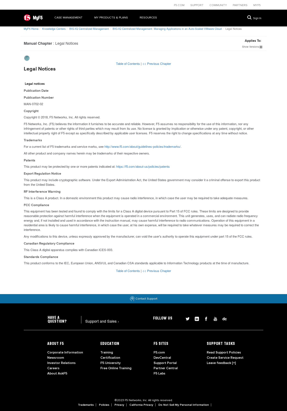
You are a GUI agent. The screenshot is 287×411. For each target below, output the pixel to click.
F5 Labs (159, 373)
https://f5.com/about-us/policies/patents (143, 166)
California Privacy (141, 404)
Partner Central (166, 368)
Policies (104, 404)
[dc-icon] (222, 318)
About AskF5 (57, 373)
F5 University (110, 363)
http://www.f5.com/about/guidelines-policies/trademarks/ (142, 146)
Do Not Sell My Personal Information (183, 404)
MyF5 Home (31, 29)
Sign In (257, 18)
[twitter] (186, 318)
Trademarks (86, 404)
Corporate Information (65, 352)
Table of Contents (128, 63)
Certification (110, 358)
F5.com (179, 5)
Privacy (119, 404)
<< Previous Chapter (156, 63)
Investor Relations (61, 363)
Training (106, 352)
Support (197, 5)
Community (218, 5)
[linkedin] (195, 318)
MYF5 (257, 5)
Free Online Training (116, 368)
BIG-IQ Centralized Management (89, 29)
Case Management (68, 17)
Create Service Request (225, 358)
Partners (240, 5)
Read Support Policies (224, 352)
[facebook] (204, 318)
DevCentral (162, 358)
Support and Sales (102, 321)
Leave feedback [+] (221, 363)
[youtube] (213, 318)
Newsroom (55, 358)
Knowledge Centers (54, 29)
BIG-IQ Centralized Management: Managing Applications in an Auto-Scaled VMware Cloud (167, 29)
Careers (53, 368)
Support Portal (165, 363)
